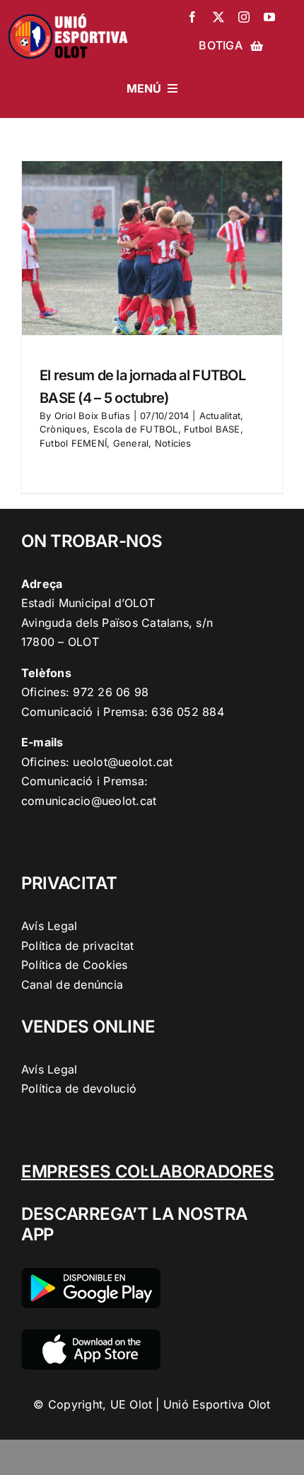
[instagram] (244, 17)
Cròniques (63, 429)
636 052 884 (187, 712)
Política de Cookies (74, 965)
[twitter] (218, 17)
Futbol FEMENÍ (73, 443)
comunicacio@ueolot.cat (88, 801)
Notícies (173, 443)
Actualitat (219, 415)
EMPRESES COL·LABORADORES (147, 1171)
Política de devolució (78, 1088)
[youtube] (269, 17)
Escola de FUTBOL (135, 429)
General (131, 443)
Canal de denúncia (72, 984)
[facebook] (192, 17)
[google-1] (90, 1274)
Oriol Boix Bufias (92, 415)
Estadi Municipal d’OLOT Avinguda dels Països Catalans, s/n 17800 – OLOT (117, 622)
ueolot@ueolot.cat (123, 762)
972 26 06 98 (110, 692)
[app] (90, 1335)
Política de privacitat (77, 946)
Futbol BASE (212, 429)
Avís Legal (49, 926)
